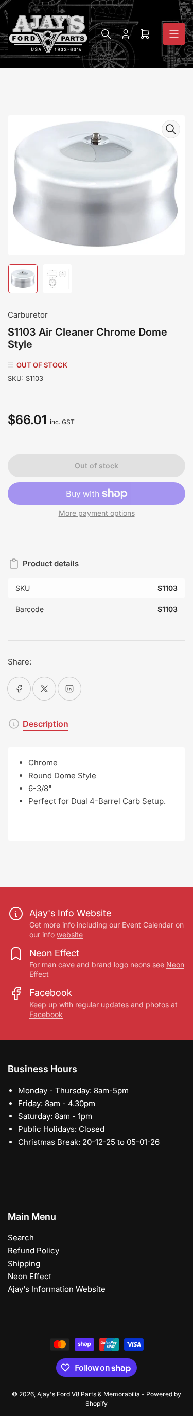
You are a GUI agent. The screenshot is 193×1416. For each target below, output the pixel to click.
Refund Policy (33, 1250)
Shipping (24, 1263)
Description (45, 724)
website (70, 934)
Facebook (46, 1014)
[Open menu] (174, 34)
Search (21, 1238)
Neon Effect (29, 1276)
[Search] (106, 34)
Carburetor (28, 315)
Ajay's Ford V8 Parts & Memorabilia (88, 1394)
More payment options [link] (97, 513)
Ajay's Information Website (57, 1289)
